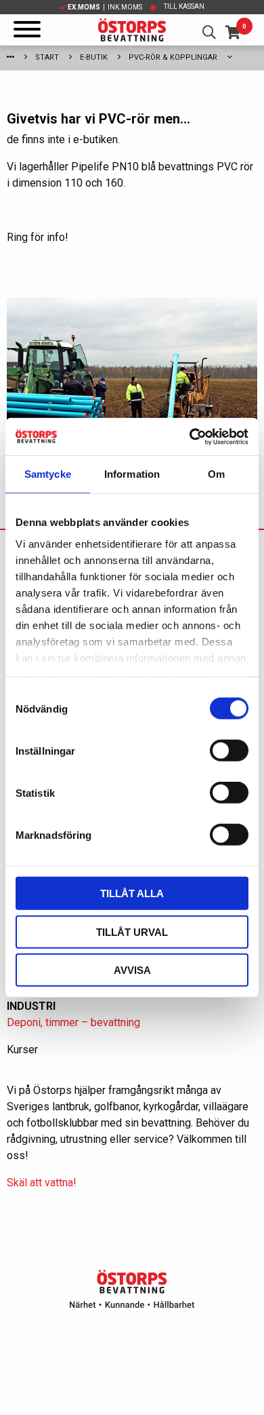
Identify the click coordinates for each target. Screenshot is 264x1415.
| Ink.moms (105, 7)
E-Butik (94, 57)
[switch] (229, 750)
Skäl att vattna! (41, 1182)
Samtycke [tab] (47, 474)
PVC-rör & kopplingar (173, 57)
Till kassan (184, 6)
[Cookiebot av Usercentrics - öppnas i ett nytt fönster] (189, 436)
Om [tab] (216, 474)
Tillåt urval (132, 931)
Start (47, 57)
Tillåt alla (132, 893)
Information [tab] (132, 474)
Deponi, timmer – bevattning (73, 1022)
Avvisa (132, 970)
